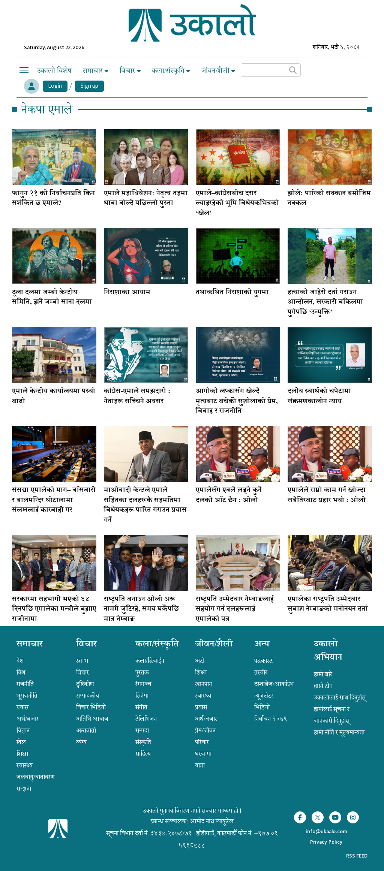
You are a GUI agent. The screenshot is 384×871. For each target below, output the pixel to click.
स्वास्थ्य (24, 765)
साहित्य (143, 754)
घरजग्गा (203, 754)
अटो (199, 661)
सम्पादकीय (87, 695)
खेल (21, 742)
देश (20, 661)
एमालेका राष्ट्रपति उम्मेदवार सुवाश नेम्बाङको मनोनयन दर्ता (328, 604)
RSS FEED (357, 856)
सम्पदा (142, 730)
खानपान (203, 684)
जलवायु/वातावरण (35, 777)
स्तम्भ (82, 661)
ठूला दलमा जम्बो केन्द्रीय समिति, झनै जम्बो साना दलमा (52, 297)
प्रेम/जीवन (205, 730)
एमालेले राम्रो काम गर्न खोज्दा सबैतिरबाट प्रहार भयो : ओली (327, 495)
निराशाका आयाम (127, 292)
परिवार (202, 742)
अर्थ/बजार (27, 719)
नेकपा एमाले (46, 109)
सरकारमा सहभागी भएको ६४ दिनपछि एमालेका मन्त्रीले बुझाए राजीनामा (54, 609)
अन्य (261, 644)
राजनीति (25, 684)
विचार (128, 70)
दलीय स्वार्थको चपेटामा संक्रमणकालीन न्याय (319, 396)
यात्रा (200, 765)
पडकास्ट (263, 661)
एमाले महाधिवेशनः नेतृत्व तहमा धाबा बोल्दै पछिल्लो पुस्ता (146, 199)
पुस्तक (142, 672)
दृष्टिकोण (85, 684)
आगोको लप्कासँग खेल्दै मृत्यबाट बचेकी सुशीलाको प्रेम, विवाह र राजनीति (237, 401)
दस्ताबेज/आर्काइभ (274, 684)
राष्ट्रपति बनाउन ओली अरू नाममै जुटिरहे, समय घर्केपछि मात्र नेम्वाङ (141, 609)
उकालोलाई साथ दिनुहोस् (340, 697)
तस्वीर (260, 672)
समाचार (94, 70)
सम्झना (23, 788)
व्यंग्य (81, 742)
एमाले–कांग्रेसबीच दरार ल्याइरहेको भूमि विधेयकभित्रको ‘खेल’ (237, 204)
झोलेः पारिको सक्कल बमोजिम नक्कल (329, 199)
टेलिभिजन (146, 719)
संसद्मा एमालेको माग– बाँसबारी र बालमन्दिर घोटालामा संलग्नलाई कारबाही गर (54, 500)
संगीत (141, 707)
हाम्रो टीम (323, 686)
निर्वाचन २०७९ (270, 719)
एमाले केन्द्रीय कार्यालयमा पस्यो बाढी (53, 396)
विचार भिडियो (91, 707)
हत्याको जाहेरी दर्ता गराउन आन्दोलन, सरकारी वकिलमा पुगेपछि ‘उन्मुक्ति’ (325, 302)
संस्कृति (143, 742)
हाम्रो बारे (323, 674)
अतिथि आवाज (92, 719)
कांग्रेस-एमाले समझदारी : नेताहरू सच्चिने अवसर (137, 396)
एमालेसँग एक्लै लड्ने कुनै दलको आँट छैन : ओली (229, 495)
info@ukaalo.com (326, 831)
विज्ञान (23, 730)
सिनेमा (141, 695)
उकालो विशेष (54, 70)
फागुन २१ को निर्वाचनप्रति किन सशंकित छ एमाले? (53, 199)
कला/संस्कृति (169, 70)
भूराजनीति (27, 695)
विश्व (21, 672)
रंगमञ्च (143, 684)
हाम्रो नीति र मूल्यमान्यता (339, 732)
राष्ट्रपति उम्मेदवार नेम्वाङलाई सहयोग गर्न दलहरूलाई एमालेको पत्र (235, 609)
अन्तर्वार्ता (86, 730)
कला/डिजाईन (149, 661)
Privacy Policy (326, 842)
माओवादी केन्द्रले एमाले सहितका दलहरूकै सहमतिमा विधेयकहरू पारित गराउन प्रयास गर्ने (145, 505)
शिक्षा (22, 754)
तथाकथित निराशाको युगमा (232, 292)
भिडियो (262, 707)
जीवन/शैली (216, 70)
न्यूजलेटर (263, 695)
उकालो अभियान (328, 651)
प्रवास (22, 707)
